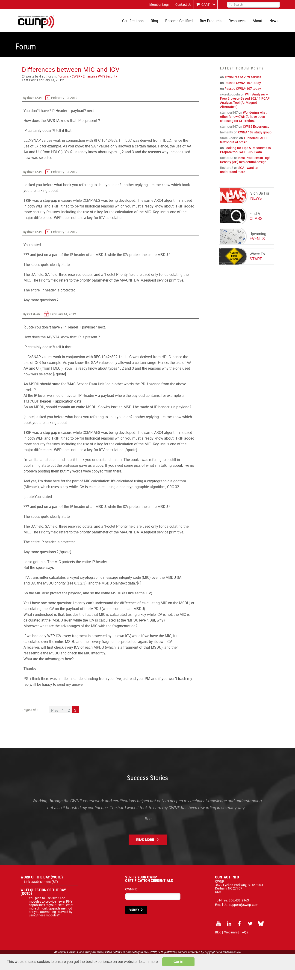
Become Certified (179, 20)
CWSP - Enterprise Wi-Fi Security (94, 76)
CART (205, 4)
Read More (145, 839)
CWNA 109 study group (254, 132)
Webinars (231, 932)
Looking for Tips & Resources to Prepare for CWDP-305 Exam (245, 150)
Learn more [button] (148, 962)
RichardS (226, 157)
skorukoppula (230, 94)
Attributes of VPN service (242, 77)
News (273, 20)
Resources (237, 20)
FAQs (244, 932)
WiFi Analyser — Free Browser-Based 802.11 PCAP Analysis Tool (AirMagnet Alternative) (245, 100)
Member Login (160, 4)
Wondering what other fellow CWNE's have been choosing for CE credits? (243, 116)
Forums (63, 76)
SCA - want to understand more (239, 169)
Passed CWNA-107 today (242, 83)
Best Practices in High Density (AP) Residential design (245, 159)
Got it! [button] (178, 962)
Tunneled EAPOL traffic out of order (244, 140)
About (257, 20)
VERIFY (134, 910)
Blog (154, 20)
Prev (54, 710)
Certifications (133, 20)
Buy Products (210, 20)
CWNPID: (131, 889)
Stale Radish (229, 138)
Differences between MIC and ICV (71, 69)
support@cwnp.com (243, 904)
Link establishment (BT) (41, 881)
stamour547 (229, 112)
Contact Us (183, 4)
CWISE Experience (256, 126)
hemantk (226, 132)
